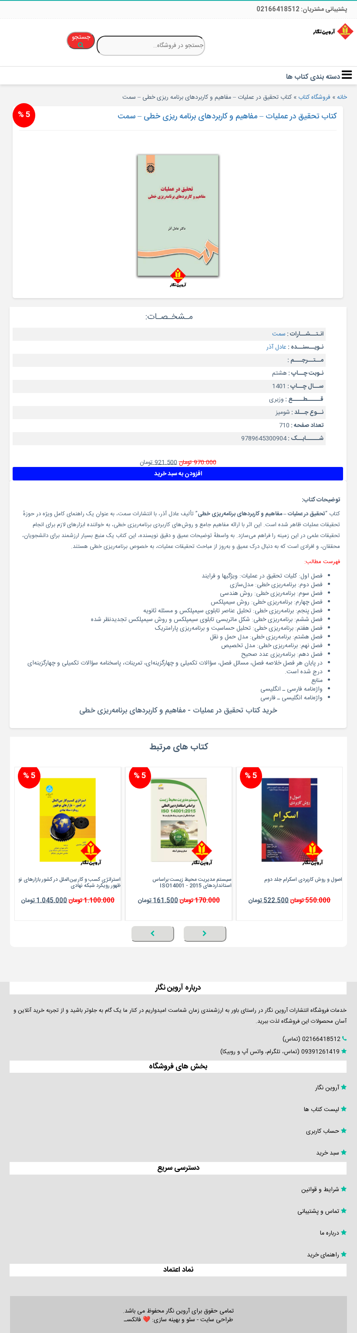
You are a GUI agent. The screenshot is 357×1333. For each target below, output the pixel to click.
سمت (279, 334)
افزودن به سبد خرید (178, 474)
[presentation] (204, 933)
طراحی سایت (216, 1320)
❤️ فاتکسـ (137, 1320)
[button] (340, 946)
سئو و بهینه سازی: (172, 1320)
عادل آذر (276, 347)
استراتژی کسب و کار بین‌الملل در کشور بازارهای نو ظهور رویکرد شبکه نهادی (69, 882)
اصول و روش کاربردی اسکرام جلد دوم (303, 879)
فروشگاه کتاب (314, 97)
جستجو (81, 37)
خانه (342, 97)
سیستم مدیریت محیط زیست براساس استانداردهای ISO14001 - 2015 (192, 882)
